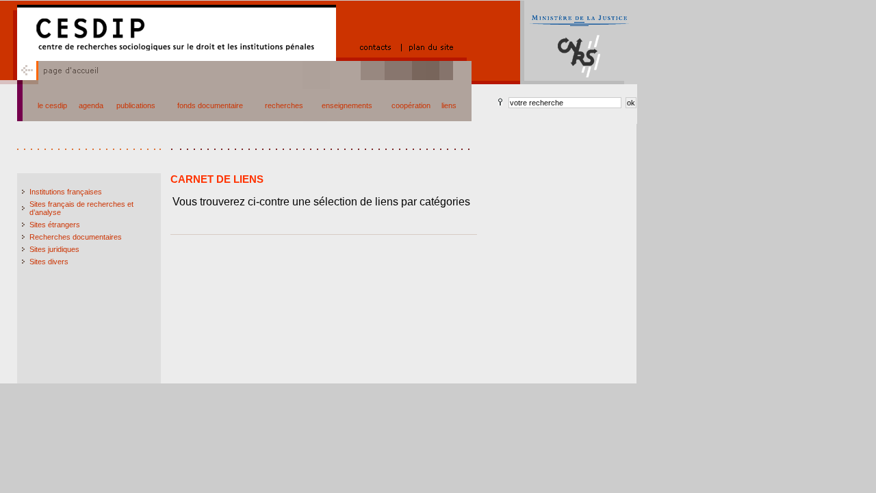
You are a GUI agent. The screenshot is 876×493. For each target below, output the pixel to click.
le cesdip (52, 105)
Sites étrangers (54, 224)
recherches (284, 105)
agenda (91, 105)
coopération (410, 105)
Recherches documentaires (75, 237)
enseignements (347, 105)
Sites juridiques (54, 249)
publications (135, 105)
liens (448, 105)
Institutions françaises (65, 192)
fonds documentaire (210, 105)
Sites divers (48, 261)
